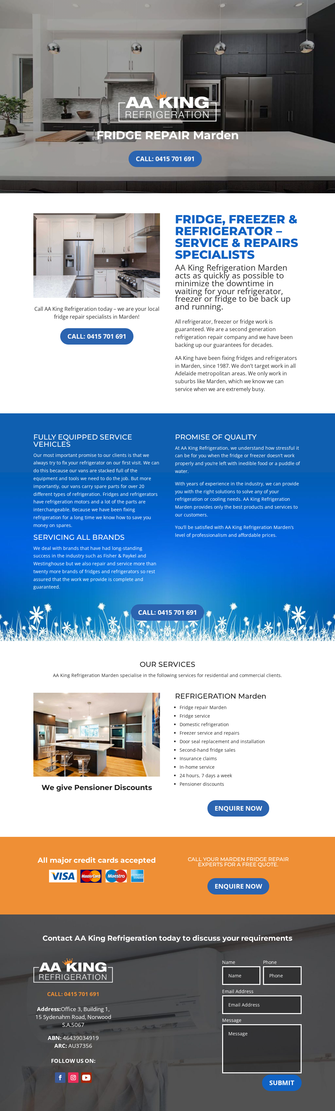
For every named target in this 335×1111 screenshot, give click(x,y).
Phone (270, 962)
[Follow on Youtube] (86, 1077)
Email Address (238, 991)
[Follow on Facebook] (60, 1077)
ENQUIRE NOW (238, 808)
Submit (281, 1082)
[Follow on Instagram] (73, 1077)
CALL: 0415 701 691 (165, 158)
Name (228, 962)
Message (231, 1020)
